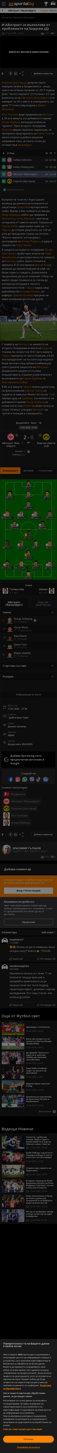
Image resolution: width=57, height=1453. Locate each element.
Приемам (28, 1439)
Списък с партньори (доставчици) (22, 1429)
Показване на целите (28, 1447)
